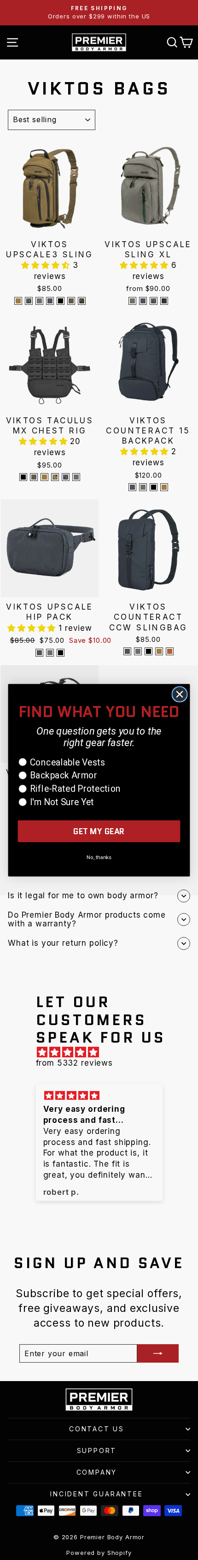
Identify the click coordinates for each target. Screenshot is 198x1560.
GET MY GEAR (98, 831)
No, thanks (99, 857)
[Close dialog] (180, 694)
